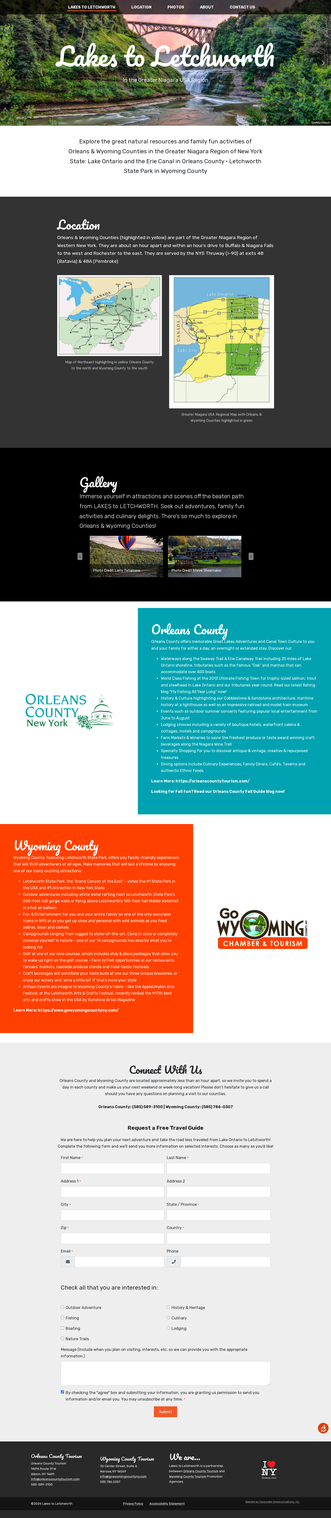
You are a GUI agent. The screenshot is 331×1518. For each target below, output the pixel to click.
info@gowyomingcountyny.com (123, 1476)
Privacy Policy (133, 1503)
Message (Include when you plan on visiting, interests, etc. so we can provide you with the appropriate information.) (154, 1352)
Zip (65, 1227)
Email (67, 1251)
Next (323, 63)
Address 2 (176, 1181)
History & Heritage (188, 1307)
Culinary (179, 1318)
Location (141, 7)
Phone (172, 1251)
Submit (165, 1411)
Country (175, 1227)
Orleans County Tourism (200, 1471)
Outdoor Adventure (83, 1307)
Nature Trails (77, 1339)
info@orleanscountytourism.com (55, 1479)
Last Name (178, 1157)
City (66, 1204)
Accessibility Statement (167, 1503)
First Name (72, 1157)
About (207, 7)
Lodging (179, 1328)
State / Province (183, 1204)
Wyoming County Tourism (187, 1476)
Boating (73, 1328)
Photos (175, 7)
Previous (8, 63)
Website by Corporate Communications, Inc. (272, 1501)
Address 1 (71, 1181)
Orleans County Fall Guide (239, 791)
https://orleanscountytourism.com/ (213, 781)
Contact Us (242, 7)
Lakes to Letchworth (91, 7)
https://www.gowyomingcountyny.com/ (78, 1010)
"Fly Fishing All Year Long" (193, 691)
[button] (109, 323)
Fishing (72, 1318)
